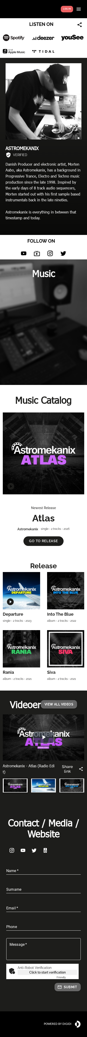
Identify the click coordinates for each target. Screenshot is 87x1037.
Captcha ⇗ (67, 977)
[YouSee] (72, 37)
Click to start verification (47, 972)
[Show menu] (78, 9)
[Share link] (79, 24)
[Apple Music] (14, 51)
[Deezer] (43, 37)
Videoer (25, 704)
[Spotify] (14, 37)
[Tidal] (43, 51)
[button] (43, 541)
